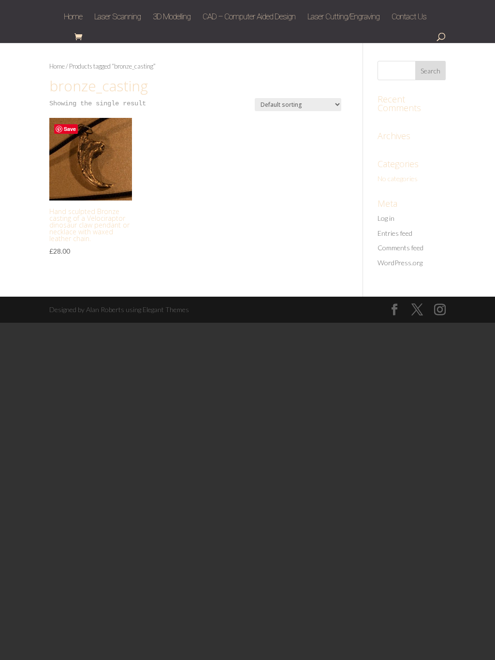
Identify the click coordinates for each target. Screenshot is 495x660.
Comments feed (400, 248)
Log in (386, 218)
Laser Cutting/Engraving (343, 17)
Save (70, 128)
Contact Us (409, 17)
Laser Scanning (117, 17)
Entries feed (395, 233)
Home (73, 17)
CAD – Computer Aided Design (249, 17)
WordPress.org (400, 262)
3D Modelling (171, 17)
